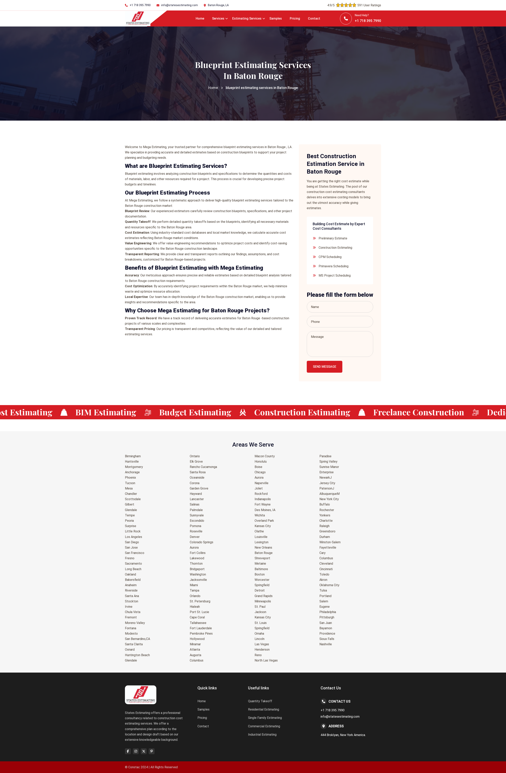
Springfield (262, 585)
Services (218, 18)
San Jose (131, 547)
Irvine (128, 607)
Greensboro (327, 531)
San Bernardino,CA (137, 639)
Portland (325, 596)
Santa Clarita (134, 644)
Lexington (261, 542)
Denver (195, 537)
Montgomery (134, 467)
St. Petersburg (200, 601)
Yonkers (324, 515)
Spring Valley (328, 461)
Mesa (129, 488)
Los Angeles (133, 537)
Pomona (195, 526)
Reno (258, 655)
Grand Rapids (264, 596)
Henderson (262, 649)
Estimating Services (246, 18)
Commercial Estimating (264, 726)
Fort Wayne (263, 504)
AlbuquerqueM (329, 494)
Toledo (324, 574)
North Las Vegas (266, 660)
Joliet (259, 488)
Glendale (131, 510)
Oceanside (197, 477)
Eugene (324, 607)
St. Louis (261, 623)
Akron (323, 580)
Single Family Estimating (265, 718)
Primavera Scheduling (333, 266)
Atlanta (195, 649)
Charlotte (326, 521)
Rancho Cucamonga (203, 467)
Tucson (130, 483)
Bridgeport (197, 569)
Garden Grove (199, 488)
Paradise (325, 456)
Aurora (194, 547)
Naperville (261, 483)
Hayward (196, 494)
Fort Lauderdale (201, 628)
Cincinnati (326, 569)
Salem (323, 601)
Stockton (131, 601)
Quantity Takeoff (260, 701)
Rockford (261, 494)
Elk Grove (196, 461)
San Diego (132, 542)
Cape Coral (197, 617)
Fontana (130, 628)
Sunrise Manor (329, 467)
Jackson (260, 612)
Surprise (130, 526)
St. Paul (260, 607)
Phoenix (130, 477)
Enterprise (326, 472)
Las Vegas (262, 644)
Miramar (195, 644)
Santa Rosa (198, 472)
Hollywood (197, 639)
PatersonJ (326, 488)
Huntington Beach (137, 655)
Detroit (260, 590)
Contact (314, 18)
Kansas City (263, 526)
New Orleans (263, 547)
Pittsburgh (326, 617)
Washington (198, 574)
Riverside (131, 590)
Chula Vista (132, 612)
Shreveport (262, 558)
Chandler (131, 494)
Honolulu (261, 461)
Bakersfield (133, 580)
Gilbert (129, 504)
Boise (258, 467)
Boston (260, 574)
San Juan (325, 623)
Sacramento (133, 563)
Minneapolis (263, 601)
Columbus (196, 660)
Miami (194, 585)
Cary (322, 553)
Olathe (259, 531)
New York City (329, 499)
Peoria (129, 521)
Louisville (261, 537)
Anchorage (132, 472)
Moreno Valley (135, 623)
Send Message (324, 367)
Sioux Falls (326, 639)
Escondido (197, 521)
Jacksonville (198, 580)
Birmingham (133, 456)
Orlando (195, 596)
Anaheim (131, 585)
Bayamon (325, 628)
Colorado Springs (201, 542)
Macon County (265, 456)
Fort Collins (198, 553)
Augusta (195, 655)
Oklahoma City (329, 585)
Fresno (129, 558)
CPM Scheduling (330, 257)
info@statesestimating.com (179, 5)
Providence (327, 633)
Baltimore (261, 569)
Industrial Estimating (262, 734)
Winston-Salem (330, 542)
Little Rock (133, 531)
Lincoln (259, 639)
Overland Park (264, 521)
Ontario (195, 456)
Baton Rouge (264, 553)
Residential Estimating (263, 709)
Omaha (259, 633)
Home (200, 18)
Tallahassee (198, 623)
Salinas (194, 504)
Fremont (131, 617)
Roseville (196, 531)
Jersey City (327, 483)
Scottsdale (133, 499)
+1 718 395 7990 (140, 5)
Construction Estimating (335, 247)
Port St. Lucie (199, 612)
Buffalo (324, 504)
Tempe (130, 515)
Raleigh (324, 526)
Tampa (194, 590)
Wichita (260, 515)
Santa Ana (132, 596)
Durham (324, 537)
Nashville (325, 644)
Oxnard (130, 649)
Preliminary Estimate (333, 238)
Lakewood (197, 558)
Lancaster (197, 499)
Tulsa (323, 590)
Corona (194, 483)
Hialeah (195, 607)
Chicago (260, 472)
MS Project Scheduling (335, 275)
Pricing (295, 18)
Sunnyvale (197, 515)
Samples (275, 18)
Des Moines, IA (265, 510)
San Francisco (134, 553)
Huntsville (132, 461)
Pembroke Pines (201, 633)
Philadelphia (327, 612)
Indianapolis (263, 499)
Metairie (260, 563)
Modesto (131, 633)
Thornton (196, 563)
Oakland (130, 574)
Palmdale (196, 510)
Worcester (262, 580)
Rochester (326, 510)
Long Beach (133, 569)
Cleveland (326, 563)
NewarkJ (325, 477)
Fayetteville (327, 547)
